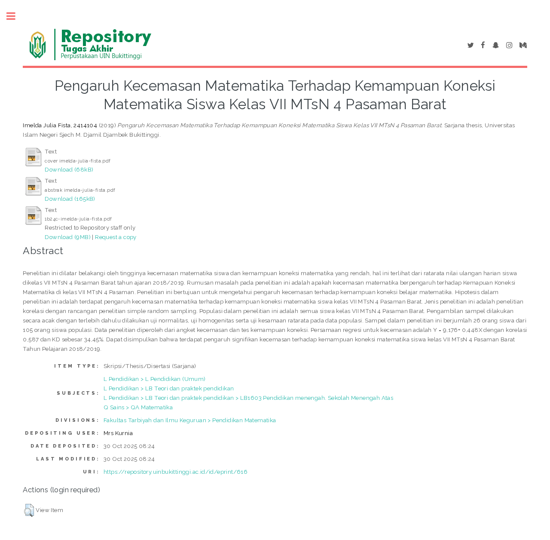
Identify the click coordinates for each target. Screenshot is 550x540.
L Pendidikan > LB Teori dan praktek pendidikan (169, 388)
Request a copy (116, 236)
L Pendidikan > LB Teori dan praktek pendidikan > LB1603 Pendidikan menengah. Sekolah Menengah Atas (248, 397)
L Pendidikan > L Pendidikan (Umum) (155, 378)
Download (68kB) (69, 169)
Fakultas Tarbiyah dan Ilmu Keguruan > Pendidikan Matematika (190, 420)
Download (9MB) (68, 236)
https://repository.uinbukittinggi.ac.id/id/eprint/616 (176, 471)
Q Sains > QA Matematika (138, 407)
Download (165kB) (70, 198)
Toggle (15, 16)
